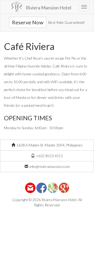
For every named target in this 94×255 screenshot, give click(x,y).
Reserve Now (27, 22)
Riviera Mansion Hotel (48, 7)
